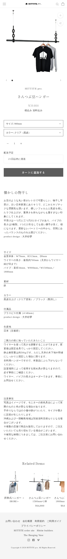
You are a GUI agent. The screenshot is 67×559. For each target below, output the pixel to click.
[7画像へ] (32, 80)
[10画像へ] (41, 80)
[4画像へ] (22, 80)
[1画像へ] (12, 80)
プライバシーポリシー (33, 526)
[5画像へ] (25, 80)
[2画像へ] (15, 80)
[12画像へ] (48, 80)
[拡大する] (60, 15)
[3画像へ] (18, 80)
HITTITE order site (24, 530)
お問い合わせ (12, 521)
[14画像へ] (54, 80)
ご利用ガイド (54, 521)
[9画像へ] (38, 80)
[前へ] (6, 80)
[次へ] (60, 80)
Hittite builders (45, 530)
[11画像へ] (45, 80)
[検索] (57, 4)
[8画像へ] (35, 80)
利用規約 (40, 521)
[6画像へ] (28, 80)
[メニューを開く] (4, 4)
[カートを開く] (63, 3)
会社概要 (27, 521)
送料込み (38, 110)
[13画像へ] (51, 80)
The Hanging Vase (33, 535)
